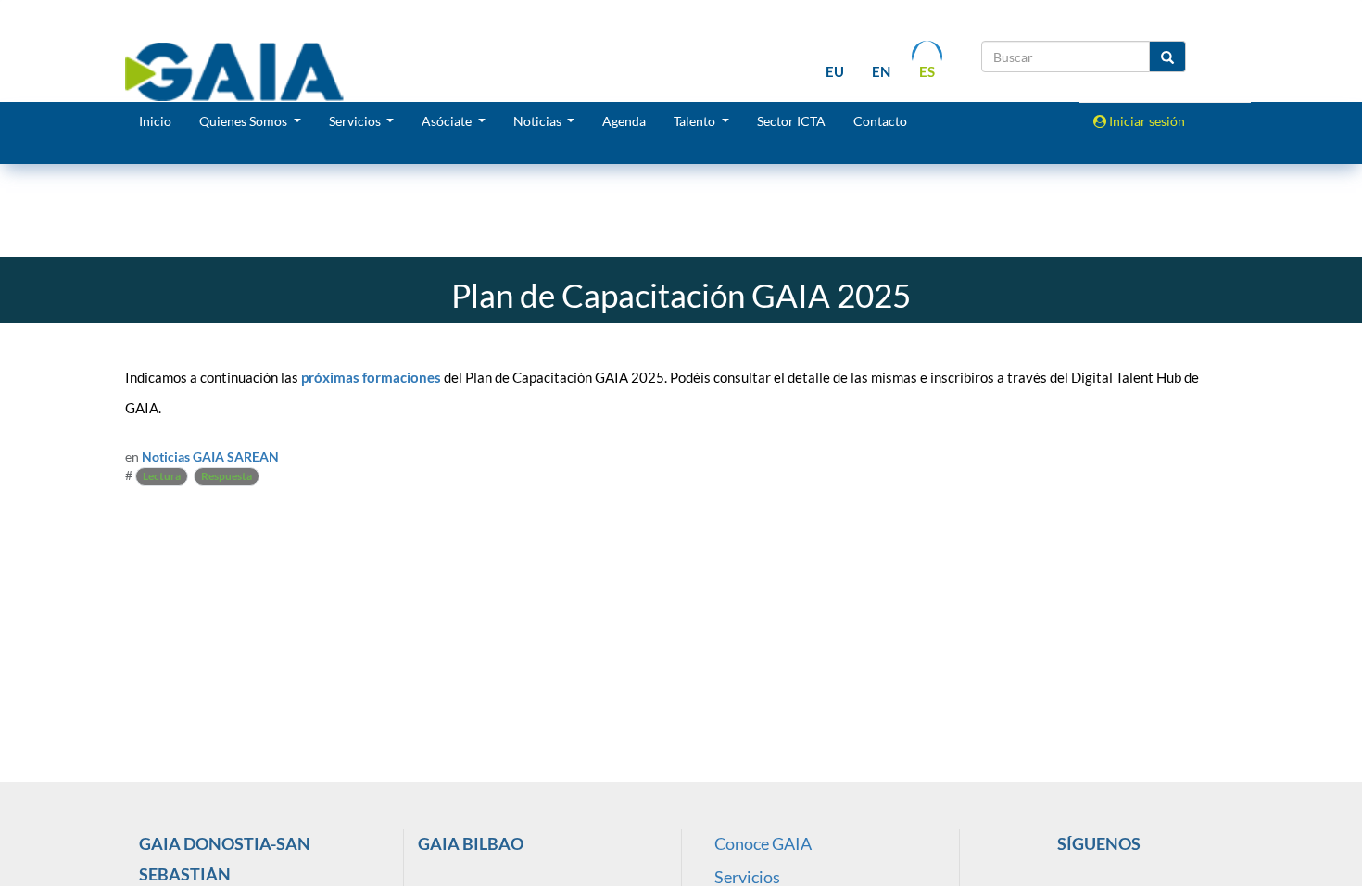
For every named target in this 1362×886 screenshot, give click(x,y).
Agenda (624, 121)
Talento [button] (696, 121)
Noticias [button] (538, 121)
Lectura (162, 476)
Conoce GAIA (763, 843)
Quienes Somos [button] (244, 121)
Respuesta (226, 476)
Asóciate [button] (448, 121)
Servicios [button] (356, 121)
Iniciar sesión (1145, 121)
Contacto (880, 121)
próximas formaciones (371, 378)
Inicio (155, 121)
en (881, 71)
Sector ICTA (791, 121)
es (927, 71)
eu (835, 71)
